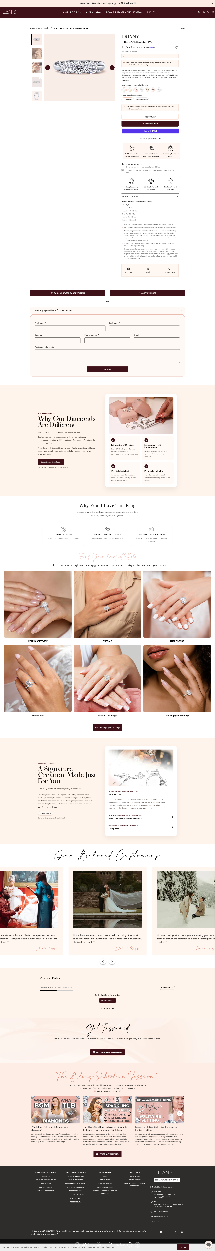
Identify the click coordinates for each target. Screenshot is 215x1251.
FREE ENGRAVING (75, 1191)
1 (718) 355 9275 (161, 1216)
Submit (107, 369)
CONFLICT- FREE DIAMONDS (46, 1180)
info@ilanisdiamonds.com (164, 1187)
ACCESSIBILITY (75, 1202)
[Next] (112, 961)
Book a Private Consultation (51, 462)
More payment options (150, 138)
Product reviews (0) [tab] (48, 988)
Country (39, 335)
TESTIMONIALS (45, 1183)
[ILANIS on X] (182, 1232)
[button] (180, 1113)
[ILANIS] (9, 12)
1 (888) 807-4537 (161, 1211)
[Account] (204, 12)
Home (32, 28)
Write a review (107, 1000)
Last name (114, 323)
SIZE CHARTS (105, 1180)
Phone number (91, 335)
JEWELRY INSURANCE (75, 1180)
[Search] (199, 12)
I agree (183, 1247)
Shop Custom (93, 12)
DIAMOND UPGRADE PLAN (46, 1191)
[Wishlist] (213, 12)
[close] (213, 3)
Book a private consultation (166, 1180)
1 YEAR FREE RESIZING (75, 1194)
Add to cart (150, 117)
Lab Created (128, 100)
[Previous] (103, 961)
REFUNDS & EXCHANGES (75, 1187)
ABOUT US (45, 1176)
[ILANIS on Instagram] (175, 1232)
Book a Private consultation (124, 12)
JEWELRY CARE (75, 1198)
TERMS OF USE (134, 1176)
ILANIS (51, 1230)
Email (137, 335)
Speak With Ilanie (151, 124)
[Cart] (208, 12)
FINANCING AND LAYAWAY (75, 1176)
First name (40, 323)
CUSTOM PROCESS (45, 1187)
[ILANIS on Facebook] (168, 1232)
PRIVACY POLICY (135, 1180)
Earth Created (142, 100)
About (151, 12)
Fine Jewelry (44, 28)
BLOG (105, 1176)
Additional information (45, 346)
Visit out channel (109, 1154)
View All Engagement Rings (107, 727)
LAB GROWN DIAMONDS (105, 1183)
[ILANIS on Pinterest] (161, 1232)
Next (183, 28)
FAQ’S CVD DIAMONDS (105, 1187)
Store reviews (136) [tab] (64, 988)
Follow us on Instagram (109, 1052)
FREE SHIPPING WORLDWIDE (75, 1183)
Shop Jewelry (70, 12)
